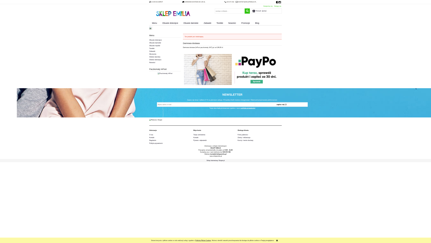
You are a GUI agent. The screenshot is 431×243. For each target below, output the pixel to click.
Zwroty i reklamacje (244, 137)
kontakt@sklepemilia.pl (247, 2)
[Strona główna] (173, 13)
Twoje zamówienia (199, 135)
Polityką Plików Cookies (203, 240)
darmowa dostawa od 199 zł (194, 2)
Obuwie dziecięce (155, 40)
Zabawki (152, 51)
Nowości (152, 62)
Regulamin (152, 140)
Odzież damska (154, 57)
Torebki (151, 48)
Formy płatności (243, 135)
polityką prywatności (248, 108)
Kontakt (151, 137)
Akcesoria (152, 54)
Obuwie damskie (155, 43)
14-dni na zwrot (157, 2)
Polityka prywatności (156, 143)
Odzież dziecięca (155, 60)
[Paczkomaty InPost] (165, 73)
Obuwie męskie (154, 45)
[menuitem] (154, 23)
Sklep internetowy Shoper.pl (216, 160)
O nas (151, 135)
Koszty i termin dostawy (245, 140)
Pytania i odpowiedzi (200, 140)
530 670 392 (230, 2)
